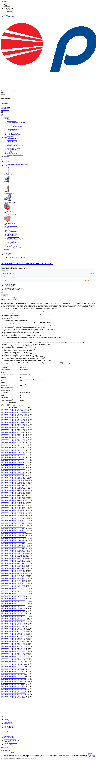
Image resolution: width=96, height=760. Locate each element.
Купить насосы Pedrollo (13, 144)
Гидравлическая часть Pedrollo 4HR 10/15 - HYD (13, 480)
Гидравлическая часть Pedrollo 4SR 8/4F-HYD (12, 474)
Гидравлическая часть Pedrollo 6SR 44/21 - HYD (13, 649)
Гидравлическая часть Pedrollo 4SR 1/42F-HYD (13, 425)
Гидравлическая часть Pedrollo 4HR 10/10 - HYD (13, 479)
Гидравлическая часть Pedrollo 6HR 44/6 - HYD (13, 547)
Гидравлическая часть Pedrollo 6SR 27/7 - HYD (13, 626)
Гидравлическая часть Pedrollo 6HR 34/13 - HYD (13, 512)
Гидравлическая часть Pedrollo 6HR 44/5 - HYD (13, 545)
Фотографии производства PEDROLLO (17, 122)
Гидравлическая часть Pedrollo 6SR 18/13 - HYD (13, 600)
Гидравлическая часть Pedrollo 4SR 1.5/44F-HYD (13, 415)
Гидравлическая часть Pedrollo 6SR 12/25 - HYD (13, 593)
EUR (5, 4)
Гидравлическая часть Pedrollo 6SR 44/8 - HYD (13, 658)
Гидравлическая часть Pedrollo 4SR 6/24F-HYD (13, 454)
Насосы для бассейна (9, 744)
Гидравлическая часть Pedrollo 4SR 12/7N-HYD (13, 684)
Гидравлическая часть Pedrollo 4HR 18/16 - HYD (13, 500)
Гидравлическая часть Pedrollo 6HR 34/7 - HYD (13, 527)
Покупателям (7, 137)
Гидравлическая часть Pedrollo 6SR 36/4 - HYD (13, 639)
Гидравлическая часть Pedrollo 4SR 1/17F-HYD (13, 420)
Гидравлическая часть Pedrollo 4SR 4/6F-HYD (12, 447)
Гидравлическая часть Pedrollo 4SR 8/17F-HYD (13, 467)
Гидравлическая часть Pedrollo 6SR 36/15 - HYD (13, 634)
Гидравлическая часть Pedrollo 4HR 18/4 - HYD (13, 505)
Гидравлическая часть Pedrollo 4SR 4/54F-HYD (13, 445)
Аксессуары (10, 136)
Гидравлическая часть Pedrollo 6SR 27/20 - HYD (13, 620)
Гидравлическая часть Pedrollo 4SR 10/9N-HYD (13, 673)
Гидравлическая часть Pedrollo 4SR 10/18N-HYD (13, 663)
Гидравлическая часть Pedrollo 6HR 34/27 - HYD (13, 518)
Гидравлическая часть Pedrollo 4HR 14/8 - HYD (13, 497)
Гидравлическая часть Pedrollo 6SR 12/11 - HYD (13, 586)
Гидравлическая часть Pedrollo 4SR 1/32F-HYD (13, 424)
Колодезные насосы (12, 127)
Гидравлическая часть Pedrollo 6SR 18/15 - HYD (13, 601)
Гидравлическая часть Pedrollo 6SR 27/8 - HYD (13, 628)
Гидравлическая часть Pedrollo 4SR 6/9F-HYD (12, 464)
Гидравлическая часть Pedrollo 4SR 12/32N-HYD (13, 679)
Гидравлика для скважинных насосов (13, 255)
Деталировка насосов (12, 153)
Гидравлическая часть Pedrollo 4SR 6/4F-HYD (12, 459)
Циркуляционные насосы (13, 134)
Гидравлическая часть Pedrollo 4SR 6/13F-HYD (13, 450)
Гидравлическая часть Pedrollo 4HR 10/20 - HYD (13, 482)
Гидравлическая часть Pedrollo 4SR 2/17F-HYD (13, 429)
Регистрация (10, 11)
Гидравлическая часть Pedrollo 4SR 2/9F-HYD (12, 435)
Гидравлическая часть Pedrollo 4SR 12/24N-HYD (13, 678)
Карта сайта (7, 729)
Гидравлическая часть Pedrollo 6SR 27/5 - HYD (13, 625)
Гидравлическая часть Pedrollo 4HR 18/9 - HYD (13, 508)
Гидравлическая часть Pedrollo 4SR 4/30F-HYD (13, 442)
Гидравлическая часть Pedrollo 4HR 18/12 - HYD (13, 498)
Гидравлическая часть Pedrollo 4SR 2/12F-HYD (13, 427)
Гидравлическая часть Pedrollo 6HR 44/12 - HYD (13, 533)
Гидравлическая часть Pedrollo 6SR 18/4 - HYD (13, 608)
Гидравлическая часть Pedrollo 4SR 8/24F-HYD (13, 469)
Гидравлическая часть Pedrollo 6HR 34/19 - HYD (13, 515)
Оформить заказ (5, 110)
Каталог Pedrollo (8, 720)
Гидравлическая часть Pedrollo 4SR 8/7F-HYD (12, 475)
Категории (6, 118)
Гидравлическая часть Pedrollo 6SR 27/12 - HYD (13, 615)
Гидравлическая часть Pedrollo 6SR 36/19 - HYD (13, 636)
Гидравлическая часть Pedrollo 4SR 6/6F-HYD (12, 462)
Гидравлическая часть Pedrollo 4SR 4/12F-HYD (13, 437)
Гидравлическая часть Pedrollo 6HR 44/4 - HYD (13, 543)
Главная (6, 251)
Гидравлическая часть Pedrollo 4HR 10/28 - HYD (13, 484)
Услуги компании (11, 142)
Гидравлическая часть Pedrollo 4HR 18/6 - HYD (13, 507)
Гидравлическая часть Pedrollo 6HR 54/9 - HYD (13, 568)
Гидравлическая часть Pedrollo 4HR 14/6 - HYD (13, 495)
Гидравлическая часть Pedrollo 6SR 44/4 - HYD (13, 653)
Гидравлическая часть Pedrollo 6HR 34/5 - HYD (13, 523)
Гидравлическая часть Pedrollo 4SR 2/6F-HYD (12, 434)
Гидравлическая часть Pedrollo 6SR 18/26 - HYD (13, 606)
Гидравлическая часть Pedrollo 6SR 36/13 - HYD (13, 633)
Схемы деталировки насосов (14, 146)
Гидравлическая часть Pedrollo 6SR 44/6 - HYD (13, 656)
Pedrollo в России (8, 723)
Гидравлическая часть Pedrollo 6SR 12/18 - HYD (13, 590)
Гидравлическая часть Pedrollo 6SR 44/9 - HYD (13, 659)
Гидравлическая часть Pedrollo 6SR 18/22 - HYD (13, 605)
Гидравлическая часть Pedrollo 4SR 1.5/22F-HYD (13, 412)
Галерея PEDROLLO (12, 141)
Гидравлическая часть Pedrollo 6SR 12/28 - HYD (13, 595)
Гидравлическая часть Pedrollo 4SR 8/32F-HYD (13, 470)
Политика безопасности (13, 149)
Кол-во (2, 292)
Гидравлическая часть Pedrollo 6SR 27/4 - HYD (13, 623)
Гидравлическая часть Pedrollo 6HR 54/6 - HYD (13, 565)
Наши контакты (8, 722)
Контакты (6, 156)
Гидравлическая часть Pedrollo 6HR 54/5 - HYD (13, 563)
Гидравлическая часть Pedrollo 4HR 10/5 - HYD (13, 485)
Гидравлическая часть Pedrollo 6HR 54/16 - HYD (13, 555)
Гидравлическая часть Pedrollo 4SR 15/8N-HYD (13, 698)
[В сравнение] (15, 298)
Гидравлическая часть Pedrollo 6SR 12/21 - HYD (13, 591)
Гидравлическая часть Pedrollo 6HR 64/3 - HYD (13, 576)
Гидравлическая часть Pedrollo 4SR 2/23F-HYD (13, 430)
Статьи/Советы (10, 152)
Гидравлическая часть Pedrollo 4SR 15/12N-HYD (13, 688)
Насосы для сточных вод (13, 131)
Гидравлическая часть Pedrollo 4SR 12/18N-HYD (13, 676)
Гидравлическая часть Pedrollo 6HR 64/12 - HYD (13, 571)
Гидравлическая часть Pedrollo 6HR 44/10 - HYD (13, 532)
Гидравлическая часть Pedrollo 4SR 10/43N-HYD (13, 668)
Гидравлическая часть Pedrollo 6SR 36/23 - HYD (13, 638)
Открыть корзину (5, 108)
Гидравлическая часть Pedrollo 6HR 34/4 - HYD (13, 522)
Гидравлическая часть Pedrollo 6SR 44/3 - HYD (13, 651)
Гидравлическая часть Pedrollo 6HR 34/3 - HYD (13, 520)
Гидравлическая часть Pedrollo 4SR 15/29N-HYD (13, 693)
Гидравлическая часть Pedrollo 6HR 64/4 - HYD (13, 578)
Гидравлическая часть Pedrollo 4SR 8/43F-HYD (13, 472)
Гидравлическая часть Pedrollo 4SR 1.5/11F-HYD (13, 409)
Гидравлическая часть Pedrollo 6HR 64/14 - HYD (13, 573)
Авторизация (10, 12)
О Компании (7, 119)
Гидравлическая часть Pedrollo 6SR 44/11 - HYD (13, 644)
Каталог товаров (8, 253)
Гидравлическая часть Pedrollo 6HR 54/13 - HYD (13, 553)
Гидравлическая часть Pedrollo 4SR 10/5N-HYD (13, 669)
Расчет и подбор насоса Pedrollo (15, 155)
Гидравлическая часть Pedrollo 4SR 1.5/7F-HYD (13, 417)
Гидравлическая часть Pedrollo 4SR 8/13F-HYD (13, 465)
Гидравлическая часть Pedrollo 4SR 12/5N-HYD (13, 683)
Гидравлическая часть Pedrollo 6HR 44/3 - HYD (13, 542)
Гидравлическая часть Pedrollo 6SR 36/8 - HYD (13, 643)
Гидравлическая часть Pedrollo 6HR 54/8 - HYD (13, 566)
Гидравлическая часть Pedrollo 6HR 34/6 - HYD (13, 525)
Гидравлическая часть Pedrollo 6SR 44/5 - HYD (13, 654)
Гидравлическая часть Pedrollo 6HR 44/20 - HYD (13, 538)
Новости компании (11, 121)
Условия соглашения (12, 140)
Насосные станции (11, 130)
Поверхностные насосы (13, 129)
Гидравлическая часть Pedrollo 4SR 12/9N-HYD (13, 686)
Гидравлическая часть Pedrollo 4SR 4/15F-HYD (13, 439)
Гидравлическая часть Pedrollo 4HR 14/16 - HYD (13, 490)
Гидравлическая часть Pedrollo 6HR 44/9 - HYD (13, 550)
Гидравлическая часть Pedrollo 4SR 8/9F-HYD (12, 477)
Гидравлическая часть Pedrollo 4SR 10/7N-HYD (13, 671)
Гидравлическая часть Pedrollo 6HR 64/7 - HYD (13, 583)
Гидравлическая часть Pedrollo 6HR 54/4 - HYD (13, 561)
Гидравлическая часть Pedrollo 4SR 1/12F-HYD (13, 419)
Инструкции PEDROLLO (13, 138)
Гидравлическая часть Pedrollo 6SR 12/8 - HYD (13, 596)
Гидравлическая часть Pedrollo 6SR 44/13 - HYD (13, 646)
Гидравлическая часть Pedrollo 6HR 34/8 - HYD (13, 528)
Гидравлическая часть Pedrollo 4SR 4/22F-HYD (13, 440)
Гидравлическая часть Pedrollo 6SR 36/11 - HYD (13, 631)
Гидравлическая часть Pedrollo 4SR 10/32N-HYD (13, 666)
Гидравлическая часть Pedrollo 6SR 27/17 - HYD (13, 618)
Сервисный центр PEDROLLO (15, 145)
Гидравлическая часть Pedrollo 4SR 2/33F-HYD (13, 432)
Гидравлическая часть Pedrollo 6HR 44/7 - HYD (13, 548)
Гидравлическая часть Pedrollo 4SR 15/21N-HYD (13, 691)
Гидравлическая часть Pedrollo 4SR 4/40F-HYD (13, 444)
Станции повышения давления (14, 126)
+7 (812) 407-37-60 (5, 750)
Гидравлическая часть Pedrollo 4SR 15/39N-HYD (13, 694)
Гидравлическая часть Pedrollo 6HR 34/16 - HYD (13, 513)
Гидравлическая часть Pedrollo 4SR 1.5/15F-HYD (13, 411)
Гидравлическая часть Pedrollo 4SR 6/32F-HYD (13, 455)
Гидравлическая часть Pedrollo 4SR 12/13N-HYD (13, 674)
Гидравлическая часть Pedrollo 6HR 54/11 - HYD (13, 552)
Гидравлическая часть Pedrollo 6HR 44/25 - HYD (13, 540)
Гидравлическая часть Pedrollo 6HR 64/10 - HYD (13, 570)
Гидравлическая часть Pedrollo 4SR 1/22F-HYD (13, 422)
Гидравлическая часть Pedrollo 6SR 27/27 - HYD (13, 621)
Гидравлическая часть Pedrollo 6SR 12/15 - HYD (13, 588)
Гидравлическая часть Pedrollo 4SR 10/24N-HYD (13, 664)
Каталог (6, 123)
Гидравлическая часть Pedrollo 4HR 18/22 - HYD (13, 502)
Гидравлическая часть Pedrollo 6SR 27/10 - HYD (13, 613)
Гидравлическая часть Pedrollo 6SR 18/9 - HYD (13, 611)
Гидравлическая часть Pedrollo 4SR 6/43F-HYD (13, 457)
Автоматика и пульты (12, 133)
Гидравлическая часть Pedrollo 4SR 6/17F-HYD (13, 452)
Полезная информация (9, 151)
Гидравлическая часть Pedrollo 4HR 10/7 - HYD (13, 487)
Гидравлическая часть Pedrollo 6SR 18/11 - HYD (13, 598)
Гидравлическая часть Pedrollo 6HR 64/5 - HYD (13, 580)
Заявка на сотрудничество (13, 148)
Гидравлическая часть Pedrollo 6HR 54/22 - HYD (13, 558)
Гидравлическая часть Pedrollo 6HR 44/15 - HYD (13, 535)
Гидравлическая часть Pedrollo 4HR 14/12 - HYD (13, 488)
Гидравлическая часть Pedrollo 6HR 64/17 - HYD (13, 575)
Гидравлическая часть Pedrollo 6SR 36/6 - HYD (13, 641)
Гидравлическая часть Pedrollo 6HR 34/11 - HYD (13, 510)
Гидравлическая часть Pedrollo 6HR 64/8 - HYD (13, 585)
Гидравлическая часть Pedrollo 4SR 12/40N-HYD (13, 681)
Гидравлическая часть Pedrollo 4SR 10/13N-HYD (13, 661)
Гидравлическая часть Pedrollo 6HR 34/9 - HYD (13, 530)
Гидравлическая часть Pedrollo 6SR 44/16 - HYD (13, 648)
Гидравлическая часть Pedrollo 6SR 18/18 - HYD (13, 603)
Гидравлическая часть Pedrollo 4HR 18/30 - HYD (13, 503)
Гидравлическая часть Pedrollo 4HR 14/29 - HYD (13, 493)
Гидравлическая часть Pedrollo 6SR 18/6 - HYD (13, 610)
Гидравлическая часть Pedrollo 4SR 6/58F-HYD (13, 460)
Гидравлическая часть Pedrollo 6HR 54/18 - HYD (13, 557)
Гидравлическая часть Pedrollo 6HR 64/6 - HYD (13, 581)
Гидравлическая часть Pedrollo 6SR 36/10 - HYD (13, 630)
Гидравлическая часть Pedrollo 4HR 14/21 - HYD (13, 492)
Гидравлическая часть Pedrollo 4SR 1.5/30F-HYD (13, 414)
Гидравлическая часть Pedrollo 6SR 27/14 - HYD (13, 616)
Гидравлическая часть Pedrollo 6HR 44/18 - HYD (13, 537)
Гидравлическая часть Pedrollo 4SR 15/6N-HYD (13, 696)
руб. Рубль (6, 5)
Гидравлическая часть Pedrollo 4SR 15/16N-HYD (13, 689)
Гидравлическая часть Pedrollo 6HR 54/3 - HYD (13, 560)
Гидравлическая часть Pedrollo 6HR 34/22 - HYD (13, 517)
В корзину (4, 295)
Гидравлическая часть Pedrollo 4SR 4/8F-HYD (12, 449)
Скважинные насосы (12, 125)
